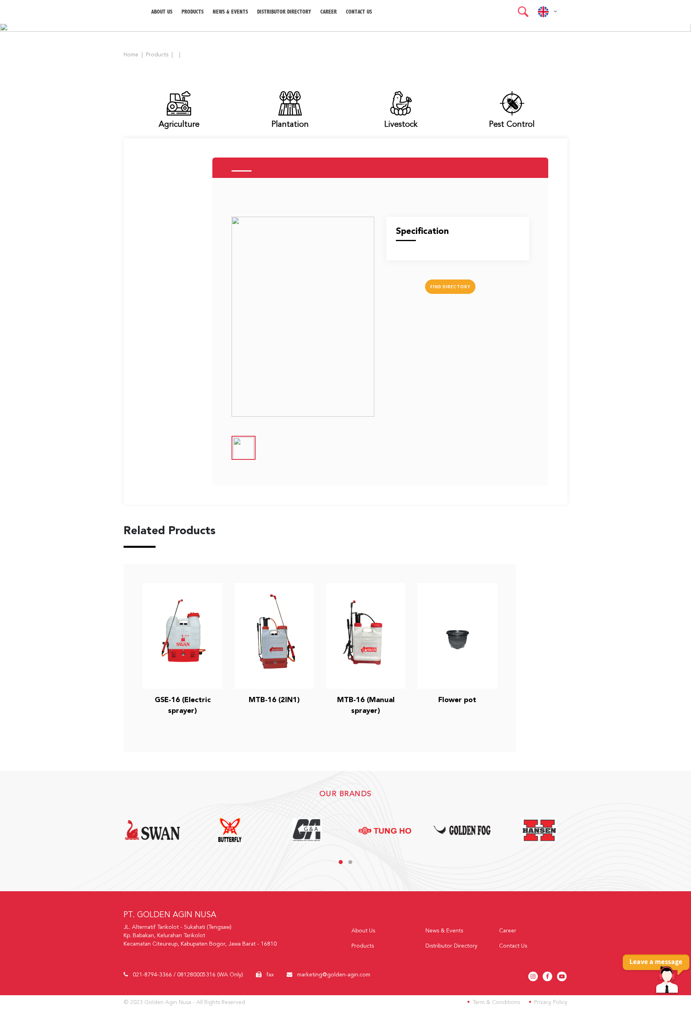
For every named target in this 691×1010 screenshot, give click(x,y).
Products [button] (193, 11)
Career (328, 11)
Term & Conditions (496, 1002)
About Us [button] (161, 11)
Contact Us (359, 11)
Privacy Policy (550, 1002)
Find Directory (450, 286)
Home (131, 55)
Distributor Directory (284, 11)
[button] (523, 12)
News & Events (230, 11)
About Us (363, 931)
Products (157, 55)
